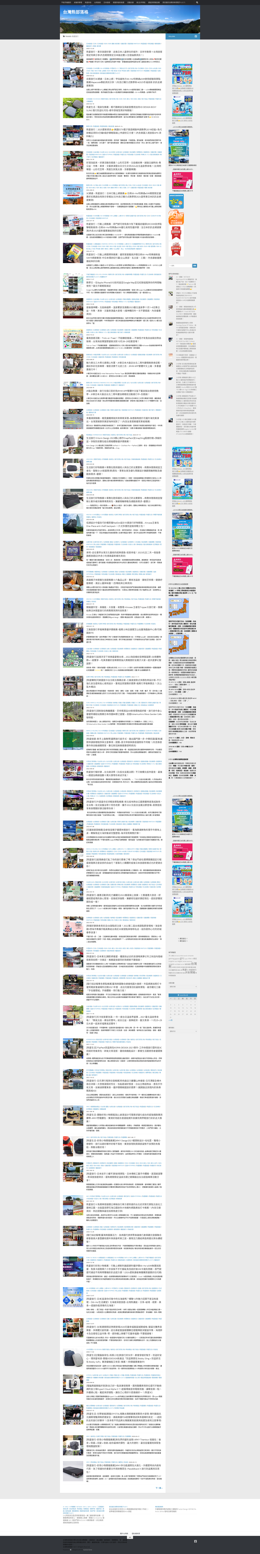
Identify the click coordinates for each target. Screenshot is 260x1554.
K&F (87, 1196)
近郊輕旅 (95, 157)
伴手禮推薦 (89, 572)
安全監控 (183, 967)
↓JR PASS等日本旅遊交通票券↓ (183, 127)
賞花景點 (135, 574)
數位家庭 (193, 967)
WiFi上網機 (113, 216)
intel (189, 959)
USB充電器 (104, 515)
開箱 (192, 972)
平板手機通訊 (66, 2)
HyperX (88, 1375)
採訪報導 (132, 152)
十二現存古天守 (122, 68)
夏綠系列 (144, 703)
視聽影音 (89, 1378)
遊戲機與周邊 (130, 1378)
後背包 (113, 435)
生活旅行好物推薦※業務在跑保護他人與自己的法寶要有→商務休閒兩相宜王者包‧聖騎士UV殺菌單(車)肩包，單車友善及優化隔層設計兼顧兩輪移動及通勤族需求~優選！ (124, 470)
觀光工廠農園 (126, 574)
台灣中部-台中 (97, 1375)
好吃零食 (142, 976)
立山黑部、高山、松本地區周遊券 (124, 249)
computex (191, 956)
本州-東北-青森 (136, 99)
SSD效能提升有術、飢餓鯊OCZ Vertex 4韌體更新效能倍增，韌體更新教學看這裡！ (186, 357)
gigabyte (177, 959)
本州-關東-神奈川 (113, 188)
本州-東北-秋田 (121, 948)
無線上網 (179, 970)
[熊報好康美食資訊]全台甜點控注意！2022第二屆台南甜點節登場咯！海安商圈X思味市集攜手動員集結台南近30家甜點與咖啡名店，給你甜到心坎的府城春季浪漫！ (124, 929)
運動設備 (103, 1109)
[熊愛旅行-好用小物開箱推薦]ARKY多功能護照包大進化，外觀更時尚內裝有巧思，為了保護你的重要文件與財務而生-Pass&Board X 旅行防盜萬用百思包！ (123, 1468)
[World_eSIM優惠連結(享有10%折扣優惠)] (182, 116)
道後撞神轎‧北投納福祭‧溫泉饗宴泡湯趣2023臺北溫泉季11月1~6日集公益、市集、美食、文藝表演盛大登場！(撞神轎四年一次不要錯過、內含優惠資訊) (123, 310)
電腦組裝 (173, 975)
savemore (189, 961)
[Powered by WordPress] (70, 1549)
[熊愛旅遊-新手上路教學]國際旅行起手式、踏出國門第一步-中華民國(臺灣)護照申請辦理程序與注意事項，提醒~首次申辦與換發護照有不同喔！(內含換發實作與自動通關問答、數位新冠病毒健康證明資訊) (124, 742)
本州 (105, 44)
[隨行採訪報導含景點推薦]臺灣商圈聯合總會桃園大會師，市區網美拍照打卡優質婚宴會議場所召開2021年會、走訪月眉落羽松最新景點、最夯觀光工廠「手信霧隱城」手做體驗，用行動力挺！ (123, 987)
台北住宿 (112, 152)
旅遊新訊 (146, 152)
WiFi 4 (85, 1507)
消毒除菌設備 (135, 459)
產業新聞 (122, 978)
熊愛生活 (158, 99)
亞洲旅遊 (89, 44)
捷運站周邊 (135, 299)
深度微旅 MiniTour (134, 44)
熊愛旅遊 (144, 44)
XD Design (96, 99)
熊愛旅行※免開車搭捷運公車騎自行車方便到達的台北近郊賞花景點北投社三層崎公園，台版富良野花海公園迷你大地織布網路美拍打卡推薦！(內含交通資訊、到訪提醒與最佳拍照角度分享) (124, 1207)
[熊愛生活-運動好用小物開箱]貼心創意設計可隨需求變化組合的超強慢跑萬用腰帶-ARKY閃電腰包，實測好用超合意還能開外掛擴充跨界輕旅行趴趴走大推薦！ (124, 1118)
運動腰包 (90, 101)
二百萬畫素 (100, 1507)
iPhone (105, 274)
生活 (175, 973)
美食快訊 (89, 355)
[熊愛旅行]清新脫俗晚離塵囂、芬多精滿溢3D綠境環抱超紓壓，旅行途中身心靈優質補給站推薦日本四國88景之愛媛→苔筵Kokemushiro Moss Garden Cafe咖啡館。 (124, 714)
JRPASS (111, 244)
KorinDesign (97, 435)
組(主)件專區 (140, 2)
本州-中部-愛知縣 (149, 246)
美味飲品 (139, 544)
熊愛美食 (88, 2)
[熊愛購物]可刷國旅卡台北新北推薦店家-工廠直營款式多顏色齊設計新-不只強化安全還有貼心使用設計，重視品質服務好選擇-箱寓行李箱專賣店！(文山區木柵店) (124, 683)
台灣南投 (133, 1070)
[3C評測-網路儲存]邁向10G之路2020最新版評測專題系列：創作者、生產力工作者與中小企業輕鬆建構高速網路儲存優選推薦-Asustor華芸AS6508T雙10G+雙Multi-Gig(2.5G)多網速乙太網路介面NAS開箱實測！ (186, 385)
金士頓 (137, 1378)
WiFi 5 (126, 1258)
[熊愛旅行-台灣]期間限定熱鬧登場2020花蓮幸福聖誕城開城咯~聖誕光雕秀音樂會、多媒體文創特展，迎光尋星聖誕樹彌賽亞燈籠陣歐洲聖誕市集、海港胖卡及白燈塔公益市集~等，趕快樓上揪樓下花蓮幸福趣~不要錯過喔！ (124, 1330)
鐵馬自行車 (92, 412)
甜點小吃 (137, 705)
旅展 (139, 884)
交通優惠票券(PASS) (138, 244)
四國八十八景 (136, 703)
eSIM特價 (96, 68)
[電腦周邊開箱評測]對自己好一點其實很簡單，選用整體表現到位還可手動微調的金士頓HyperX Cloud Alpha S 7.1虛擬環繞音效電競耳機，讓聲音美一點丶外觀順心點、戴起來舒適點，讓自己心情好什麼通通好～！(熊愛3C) (124, 1389)
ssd (176, 964)
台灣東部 (89, 410)
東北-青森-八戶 (125, 188)
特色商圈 (151, 44)
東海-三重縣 (109, 249)
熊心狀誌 (96, 544)
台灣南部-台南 (104, 330)
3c (169, 955)
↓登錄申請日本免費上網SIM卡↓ (182, 169)
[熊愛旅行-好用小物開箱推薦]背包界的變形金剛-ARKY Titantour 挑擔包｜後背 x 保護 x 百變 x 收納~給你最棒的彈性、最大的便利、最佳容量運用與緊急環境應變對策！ (123, 1443)
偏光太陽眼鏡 (90, 1406)
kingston (171, 961)
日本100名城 (153, 68)
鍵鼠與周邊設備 (154, 2)
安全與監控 (72, 1509)
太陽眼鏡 (119, 1406)
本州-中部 (90, 71)
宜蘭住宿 (113, 884)
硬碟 (178, 973)
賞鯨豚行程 (136, 824)
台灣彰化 (117, 542)
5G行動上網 (97, 185)
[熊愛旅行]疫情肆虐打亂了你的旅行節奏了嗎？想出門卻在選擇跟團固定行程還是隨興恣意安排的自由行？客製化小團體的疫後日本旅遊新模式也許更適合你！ (124, 863)
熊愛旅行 (193, 970)
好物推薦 (105, 459)
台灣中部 (89, 542)
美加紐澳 (111, 126)
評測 (187, 972)
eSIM (87, 703)
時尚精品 (89, 435)
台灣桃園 (123, 976)
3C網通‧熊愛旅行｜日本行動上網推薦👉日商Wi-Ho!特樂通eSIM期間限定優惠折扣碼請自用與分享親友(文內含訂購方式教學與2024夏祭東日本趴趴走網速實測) (123, 196)
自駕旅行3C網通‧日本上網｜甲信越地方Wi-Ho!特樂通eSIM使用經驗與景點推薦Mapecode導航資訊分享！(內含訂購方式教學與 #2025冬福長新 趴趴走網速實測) (124, 82)
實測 (186, 967)
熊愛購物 (140, 624)
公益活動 (96, 152)
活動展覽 (150, 299)
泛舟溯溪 (159, 884)
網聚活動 (89, 462)
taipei (179, 964)
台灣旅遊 (97, 2)
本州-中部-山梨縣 (100, 71)
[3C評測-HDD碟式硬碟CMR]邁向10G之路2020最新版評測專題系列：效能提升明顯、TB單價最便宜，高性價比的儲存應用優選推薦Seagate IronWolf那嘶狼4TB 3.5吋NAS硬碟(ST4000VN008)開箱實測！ (186, 427)
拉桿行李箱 (118, 515)
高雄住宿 (130, 1229)
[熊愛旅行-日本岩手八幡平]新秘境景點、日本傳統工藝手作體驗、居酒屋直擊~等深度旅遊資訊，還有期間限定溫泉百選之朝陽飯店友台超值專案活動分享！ (124, 1177)
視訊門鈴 (92, 1511)
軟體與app (103, 277)
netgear (179, 961)
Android (105, 244)
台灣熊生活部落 (176, 967)
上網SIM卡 (121, 216)
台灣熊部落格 (75, 12)
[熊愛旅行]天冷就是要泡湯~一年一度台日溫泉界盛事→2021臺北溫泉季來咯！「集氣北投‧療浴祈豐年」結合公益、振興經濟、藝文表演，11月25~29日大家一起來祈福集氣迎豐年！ (124, 1020)
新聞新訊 (139, 152)
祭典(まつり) (145, 154)
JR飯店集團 (96, 355)
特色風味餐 (122, 357)
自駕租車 (151, 705)
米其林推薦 (118, 854)
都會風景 (157, 44)
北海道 (121, 1288)
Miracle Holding (96, 703)
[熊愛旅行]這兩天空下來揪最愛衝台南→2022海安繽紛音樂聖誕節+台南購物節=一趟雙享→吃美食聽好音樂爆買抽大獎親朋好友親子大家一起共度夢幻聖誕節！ (123, 660)
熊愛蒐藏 (141, 733)
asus (181, 956)
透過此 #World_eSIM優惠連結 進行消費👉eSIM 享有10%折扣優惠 (182, 120)
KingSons (89, 459)
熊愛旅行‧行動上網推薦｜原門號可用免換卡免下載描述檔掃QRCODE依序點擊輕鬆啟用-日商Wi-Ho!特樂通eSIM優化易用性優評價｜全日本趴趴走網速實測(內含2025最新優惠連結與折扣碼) (124, 227)
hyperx (186, 958)
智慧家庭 (86, 1509)
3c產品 (172, 955)
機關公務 (93, 733)
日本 (94, 44)
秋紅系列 (129, 978)
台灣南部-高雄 (113, 572)
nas (176, 961)
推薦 (189, 967)
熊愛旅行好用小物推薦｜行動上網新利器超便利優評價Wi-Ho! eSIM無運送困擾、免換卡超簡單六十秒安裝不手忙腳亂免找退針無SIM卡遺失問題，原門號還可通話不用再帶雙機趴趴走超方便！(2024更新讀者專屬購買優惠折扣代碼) (124, 1269)
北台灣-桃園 (101, 976)
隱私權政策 (136, 1534)
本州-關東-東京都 (113, 44)
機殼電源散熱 (159, 1507)
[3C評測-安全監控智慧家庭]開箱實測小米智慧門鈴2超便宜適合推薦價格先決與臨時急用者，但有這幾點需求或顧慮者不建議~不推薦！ (186, 368)
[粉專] (196, 36)
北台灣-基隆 (104, 1107)
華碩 (184, 973)
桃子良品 (144, 99)
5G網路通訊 (110, 1258)
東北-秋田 (130, 948)
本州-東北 (126, 99)
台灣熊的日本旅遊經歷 (180, 584)
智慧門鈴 (92, 1509)
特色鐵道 (96, 951)
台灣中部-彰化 (97, 542)
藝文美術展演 (94, 73)
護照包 (94, 517)
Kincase (89, 515)
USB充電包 (96, 515)
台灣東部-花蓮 (104, 410)
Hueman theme (87, 1550)
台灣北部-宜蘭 (137, 882)
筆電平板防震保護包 (119, 1042)
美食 (181, 973)
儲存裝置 (188, 964)
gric (182, 958)
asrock (178, 955)
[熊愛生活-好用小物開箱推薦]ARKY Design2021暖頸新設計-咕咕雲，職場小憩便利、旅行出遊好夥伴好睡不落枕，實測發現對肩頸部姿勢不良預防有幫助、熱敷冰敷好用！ (123, 1144)
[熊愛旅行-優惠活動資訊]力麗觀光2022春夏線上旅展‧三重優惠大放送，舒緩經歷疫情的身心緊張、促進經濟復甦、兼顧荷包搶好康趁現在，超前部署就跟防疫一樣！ (124, 898)
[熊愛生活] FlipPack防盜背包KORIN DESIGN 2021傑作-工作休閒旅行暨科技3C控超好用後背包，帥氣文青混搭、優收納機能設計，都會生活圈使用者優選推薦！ (124, 1051)
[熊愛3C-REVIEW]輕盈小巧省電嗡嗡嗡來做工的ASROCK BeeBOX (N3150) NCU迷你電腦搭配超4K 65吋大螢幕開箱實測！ (186, 298)
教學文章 (89, 126)
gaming (171, 959)
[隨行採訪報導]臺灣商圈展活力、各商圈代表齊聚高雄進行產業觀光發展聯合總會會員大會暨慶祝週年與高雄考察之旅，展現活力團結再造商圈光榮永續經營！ (124, 1238)
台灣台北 (127, 355)
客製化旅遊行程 (131, 216)
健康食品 (97, 572)
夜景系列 (137, 761)
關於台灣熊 (124, 1534)
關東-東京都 (97, 46)
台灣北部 (119, 152)
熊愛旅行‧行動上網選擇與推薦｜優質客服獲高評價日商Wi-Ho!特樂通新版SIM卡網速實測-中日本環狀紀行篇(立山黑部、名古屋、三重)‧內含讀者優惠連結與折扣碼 (123, 258)
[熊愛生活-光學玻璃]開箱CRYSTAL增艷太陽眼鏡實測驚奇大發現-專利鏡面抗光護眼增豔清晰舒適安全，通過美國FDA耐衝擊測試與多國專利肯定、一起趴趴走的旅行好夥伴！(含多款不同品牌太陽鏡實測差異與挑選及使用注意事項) (124, 1417)
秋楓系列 (141, 1073)
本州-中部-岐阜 (138, 246)
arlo (66, 1507)
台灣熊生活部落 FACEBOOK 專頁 (179, 677)
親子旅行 (120, 332)
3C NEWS (93, 1258)
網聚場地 (148, 1073)
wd (181, 964)
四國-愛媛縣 (127, 299)
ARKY (88, 1107)
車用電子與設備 (119, 1408)
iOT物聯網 (72, 1507)
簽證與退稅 (103, 126)
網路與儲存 (121, 1260)
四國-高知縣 (125, 1375)
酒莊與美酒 (110, 951)
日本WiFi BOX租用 (151, 731)
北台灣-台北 (104, 152)
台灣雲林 (130, 542)
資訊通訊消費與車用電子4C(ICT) (173, 2)
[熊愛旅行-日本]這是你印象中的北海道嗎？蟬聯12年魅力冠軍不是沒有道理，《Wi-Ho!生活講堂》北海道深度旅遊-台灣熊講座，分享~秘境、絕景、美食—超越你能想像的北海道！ (123, 1302)
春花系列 (127, 1196)
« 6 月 (170, 1020)
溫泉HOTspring (107, 154)
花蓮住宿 (145, 410)
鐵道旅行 (89, 46)
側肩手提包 (104, 99)
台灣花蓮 (113, 822)
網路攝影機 (75, 1511)
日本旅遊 (107, 2)
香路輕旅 (92, 547)
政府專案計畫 (128, 1227)
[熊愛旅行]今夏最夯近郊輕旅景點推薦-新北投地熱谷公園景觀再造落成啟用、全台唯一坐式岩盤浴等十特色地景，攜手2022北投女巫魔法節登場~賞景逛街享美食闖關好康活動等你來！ (124, 805)
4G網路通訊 (97, 244)
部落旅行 (149, 574)
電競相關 (155, 1378)
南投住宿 (98, 882)
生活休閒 (137, 154)
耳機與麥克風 (155, 1375)
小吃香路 (137, 542)
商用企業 (65, 1509)
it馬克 (195, 959)
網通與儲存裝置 (118, 2)
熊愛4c (186, 970)
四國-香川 (117, 1375)
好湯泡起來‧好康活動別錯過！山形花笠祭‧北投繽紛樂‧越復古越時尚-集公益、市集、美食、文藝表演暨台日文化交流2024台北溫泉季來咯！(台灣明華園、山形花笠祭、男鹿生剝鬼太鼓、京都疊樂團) (123, 166)
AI (63, 1507)
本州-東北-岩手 (152, 1163)
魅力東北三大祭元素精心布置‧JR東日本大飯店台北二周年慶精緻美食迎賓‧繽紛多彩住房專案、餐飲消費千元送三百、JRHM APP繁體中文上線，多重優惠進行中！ (124, 366)
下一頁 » (159, 1488)
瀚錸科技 (174, 970)
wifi (184, 964)
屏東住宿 (120, 884)
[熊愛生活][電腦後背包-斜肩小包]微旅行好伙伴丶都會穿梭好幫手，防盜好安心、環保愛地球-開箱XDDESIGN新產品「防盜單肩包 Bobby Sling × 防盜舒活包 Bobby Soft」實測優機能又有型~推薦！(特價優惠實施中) (124, 1358)
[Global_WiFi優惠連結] (182, 83)
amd (176, 955)
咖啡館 (115, 703)
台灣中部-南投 (120, 882)
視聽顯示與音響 (98, 1378)
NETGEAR (79, 1507)
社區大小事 (94, 332)
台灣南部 (96, 330)
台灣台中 (106, 1375)
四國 (120, 703)
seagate (171, 964)
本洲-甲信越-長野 (123, 71)
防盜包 (99, 517)
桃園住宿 (95, 978)
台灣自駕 (123, 791)
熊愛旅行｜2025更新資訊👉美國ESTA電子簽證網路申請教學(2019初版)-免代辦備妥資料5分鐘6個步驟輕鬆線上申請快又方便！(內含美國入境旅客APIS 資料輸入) (124, 133)
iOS (97, 274)
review (185, 961)
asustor (185, 955)
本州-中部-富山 (127, 246)
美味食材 (119, 824)
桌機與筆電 (78, 2)
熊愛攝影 (147, 71)
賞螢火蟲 (142, 574)
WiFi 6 (94, 1507)
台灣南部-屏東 (155, 882)
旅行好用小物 (132, 68)
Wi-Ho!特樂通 (104, 68)
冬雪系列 (113, 68)
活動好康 (130, 2)
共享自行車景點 (91, 761)
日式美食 (141, 68)
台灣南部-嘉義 (108, 542)
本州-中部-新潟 (112, 71)
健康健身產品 (95, 1107)
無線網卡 (100, 1260)
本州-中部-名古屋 (115, 246)
